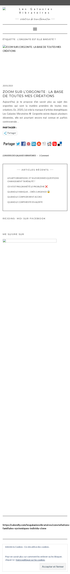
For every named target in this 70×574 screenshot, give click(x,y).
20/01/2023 (8, 85)
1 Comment (44, 155)
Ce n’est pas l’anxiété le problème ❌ (27, 186)
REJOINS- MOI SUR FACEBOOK (24, 218)
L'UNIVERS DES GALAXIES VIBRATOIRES (19, 155)
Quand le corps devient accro (24, 196)
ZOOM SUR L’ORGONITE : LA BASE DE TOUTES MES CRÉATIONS (33, 94)
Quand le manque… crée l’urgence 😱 (28, 191)
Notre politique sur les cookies (30, 559)
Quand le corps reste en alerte (25, 202)
